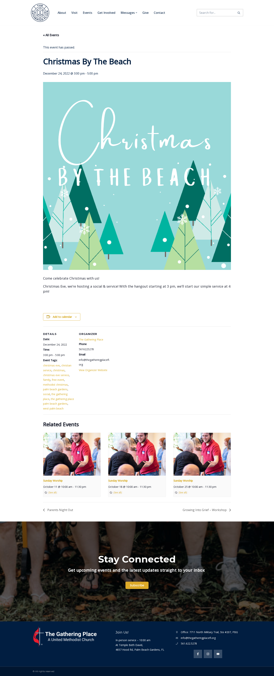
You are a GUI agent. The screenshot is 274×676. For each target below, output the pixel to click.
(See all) (52, 492)
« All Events (51, 35)
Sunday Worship (53, 480)
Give (145, 13)
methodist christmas (55, 384)
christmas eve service (56, 375)
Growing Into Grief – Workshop (205, 510)
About (62, 13)
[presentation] (71, 454)
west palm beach (53, 408)
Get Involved (106, 13)
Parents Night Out (60, 510)
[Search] (239, 12)
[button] (136, 12)
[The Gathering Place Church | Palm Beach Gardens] (41, 12)
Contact (159, 13)
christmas (59, 370)
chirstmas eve (51, 365)
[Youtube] (218, 654)
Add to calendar (62, 317)
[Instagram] (208, 654)
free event (58, 380)
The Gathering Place (91, 339)
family (46, 380)
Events (87, 13)
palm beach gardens (55, 389)
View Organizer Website (93, 370)
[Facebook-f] (198, 654)
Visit (74, 13)
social (46, 394)
